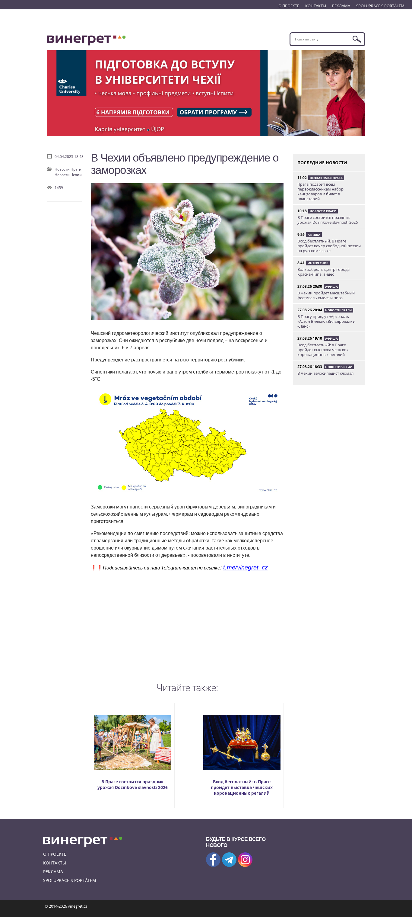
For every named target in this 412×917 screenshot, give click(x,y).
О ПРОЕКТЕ (288, 5)
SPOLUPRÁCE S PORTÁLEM (380, 5)
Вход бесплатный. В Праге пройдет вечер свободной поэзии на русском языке (329, 245)
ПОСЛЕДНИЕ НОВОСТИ (322, 162)
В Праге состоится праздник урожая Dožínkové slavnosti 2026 (132, 784)
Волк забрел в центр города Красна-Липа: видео (323, 272)
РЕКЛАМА (341, 5)
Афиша (314, 234)
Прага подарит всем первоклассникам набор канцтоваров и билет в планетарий (320, 191)
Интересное (318, 263)
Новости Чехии (68, 174)
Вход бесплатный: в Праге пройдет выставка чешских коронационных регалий (242, 787)
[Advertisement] (187, 625)
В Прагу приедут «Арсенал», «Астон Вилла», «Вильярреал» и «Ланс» (326, 321)
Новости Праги (323, 211)
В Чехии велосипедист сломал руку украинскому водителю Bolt (328, 375)
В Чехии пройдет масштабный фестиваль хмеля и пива (326, 295)
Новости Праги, (68, 169)
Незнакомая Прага (326, 178)
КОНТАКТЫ (315, 5)
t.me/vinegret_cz (245, 567)
